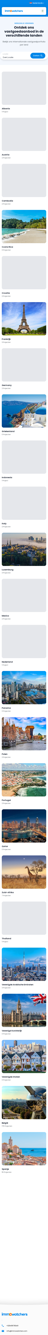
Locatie (5, 54)
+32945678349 (12, 1326)
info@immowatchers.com (17, 1331)
